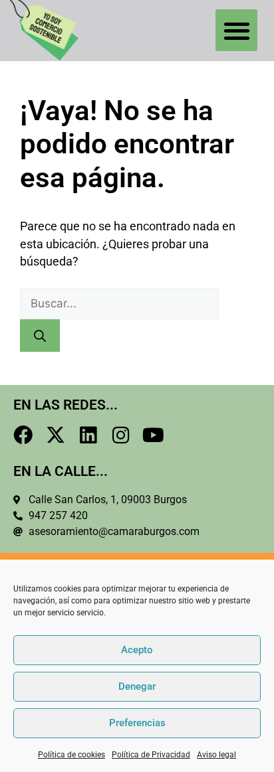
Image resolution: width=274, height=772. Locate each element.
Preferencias (137, 723)
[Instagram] (120, 435)
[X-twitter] (55, 435)
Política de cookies (71, 754)
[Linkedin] (88, 435)
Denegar (137, 686)
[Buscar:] (119, 303)
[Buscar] (40, 335)
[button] (236, 30)
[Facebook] (23, 435)
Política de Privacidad (151, 754)
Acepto (137, 650)
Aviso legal (216, 754)
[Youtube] (153, 435)
